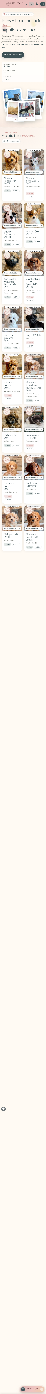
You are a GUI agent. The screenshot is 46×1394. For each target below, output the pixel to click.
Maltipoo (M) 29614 (11, 536)
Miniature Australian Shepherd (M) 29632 (33, 635)
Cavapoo (9, 729)
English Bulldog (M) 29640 (10, 234)
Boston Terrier (11, 775)
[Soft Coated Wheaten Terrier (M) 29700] (12, 263)
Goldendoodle (33, 1243)
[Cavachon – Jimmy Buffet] (34, 853)
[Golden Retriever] (34, 759)
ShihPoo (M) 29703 (10, 437)
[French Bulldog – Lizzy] (34, 991)
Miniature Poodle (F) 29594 (9, 486)
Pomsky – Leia (33, 961)
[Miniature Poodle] (34, 901)
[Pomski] (12, 1324)
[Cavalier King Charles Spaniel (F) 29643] (34, 263)
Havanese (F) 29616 (11, 583)
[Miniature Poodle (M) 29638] (34, 518)
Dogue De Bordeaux (9, 1245)
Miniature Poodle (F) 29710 (9, 385)
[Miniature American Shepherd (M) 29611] (34, 366)
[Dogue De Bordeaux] (12, 1228)
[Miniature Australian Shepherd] (12, 1132)
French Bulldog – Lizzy (34, 1009)
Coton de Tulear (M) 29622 (9, 338)
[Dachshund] (12, 1085)
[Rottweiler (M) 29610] (12, 616)
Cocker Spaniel (30, 731)
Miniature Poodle (31, 918)
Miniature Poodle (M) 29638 (32, 537)
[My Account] (36, 4)
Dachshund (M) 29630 (32, 485)
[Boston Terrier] (12, 759)
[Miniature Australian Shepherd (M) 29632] (34, 616)
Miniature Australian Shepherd (9, 1151)
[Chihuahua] (34, 668)
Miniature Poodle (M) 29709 (10, 181)
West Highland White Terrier (33, 1149)
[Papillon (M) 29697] (34, 216)
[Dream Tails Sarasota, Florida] (14, 4)
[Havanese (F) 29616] (12, 566)
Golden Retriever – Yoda (9, 1296)
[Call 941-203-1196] (31, 4)
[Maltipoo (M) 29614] (12, 518)
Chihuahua (32, 684)
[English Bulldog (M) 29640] (12, 216)
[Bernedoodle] (12, 1182)
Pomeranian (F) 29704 (32, 437)
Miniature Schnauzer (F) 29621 (33, 181)
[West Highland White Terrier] (34, 1132)
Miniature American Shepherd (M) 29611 (33, 386)
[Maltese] (12, 991)
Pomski (8, 1340)
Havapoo (9, 917)
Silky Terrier (10, 961)
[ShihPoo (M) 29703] (12, 419)
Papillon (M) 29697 (32, 233)
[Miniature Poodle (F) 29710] (12, 366)
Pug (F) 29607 (33, 335)
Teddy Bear (10, 684)
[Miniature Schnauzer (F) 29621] (34, 162)
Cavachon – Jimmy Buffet (33, 870)
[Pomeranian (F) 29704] (34, 419)
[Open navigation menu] (3, 4)
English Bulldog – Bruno (31, 1103)
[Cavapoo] (12, 714)
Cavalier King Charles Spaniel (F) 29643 (33, 283)
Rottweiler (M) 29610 (11, 633)
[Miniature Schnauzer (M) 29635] (34, 566)
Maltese (8, 1007)
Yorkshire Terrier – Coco (11, 870)
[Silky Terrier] (12, 946)
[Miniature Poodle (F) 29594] (12, 467)
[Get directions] (26, 4)
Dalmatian (9, 1055)
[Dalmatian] (12, 1039)
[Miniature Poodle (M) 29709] (12, 162)
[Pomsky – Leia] (34, 946)
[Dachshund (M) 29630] (34, 467)
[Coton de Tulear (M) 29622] (12, 319)
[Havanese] (34, 1277)
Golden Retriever (31, 777)
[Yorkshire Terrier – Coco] (12, 853)
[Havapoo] (12, 901)
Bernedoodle (11, 1198)
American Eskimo (31, 1057)
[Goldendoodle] (34, 1227)
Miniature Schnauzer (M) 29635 (34, 584)
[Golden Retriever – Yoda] (12, 1277)
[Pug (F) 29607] (34, 319)
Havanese (31, 1293)
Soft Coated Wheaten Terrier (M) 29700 (10, 283)
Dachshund (10, 1100)
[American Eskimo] (34, 1039)
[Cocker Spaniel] (34, 714)
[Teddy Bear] (12, 668)
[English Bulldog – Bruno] (34, 1085)
